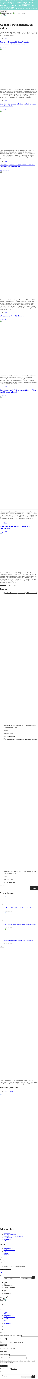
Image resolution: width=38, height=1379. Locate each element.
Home (5, 1282)
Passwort (3, 1339)
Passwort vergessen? (19, 1342)
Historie (6, 1289)
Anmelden (3, 1345)
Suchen (2, 885)
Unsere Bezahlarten (9, 1091)
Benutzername (4, 1354)
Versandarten (7, 1239)
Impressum (7, 1233)
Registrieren (12, 1348)
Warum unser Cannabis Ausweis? (12, 316)
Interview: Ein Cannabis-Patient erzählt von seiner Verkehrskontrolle (18, 940)
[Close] (0, 1259)
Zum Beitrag (29, 2)
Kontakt (6, 1253)
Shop (5, 1284)
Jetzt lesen (32, 1)
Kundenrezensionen (9, 1250)
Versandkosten (11, 736)
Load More (3, 585)
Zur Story (34, 8)
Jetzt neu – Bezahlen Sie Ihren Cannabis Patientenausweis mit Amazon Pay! (14, 43)
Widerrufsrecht (8, 1237)
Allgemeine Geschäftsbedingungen (13, 1236)
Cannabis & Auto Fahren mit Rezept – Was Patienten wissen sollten (18, 907)
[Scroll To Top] (1, 1273)
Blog (5, 1251)
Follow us (6, 1254)
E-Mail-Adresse (5, 1358)
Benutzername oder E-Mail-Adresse (10, 1335)
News (5, 38)
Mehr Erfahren (26, 4)
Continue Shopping (5, 1269)
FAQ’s (5, 1241)
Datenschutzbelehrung (10, 1234)
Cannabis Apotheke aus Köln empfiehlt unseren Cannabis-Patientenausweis (17, 166)
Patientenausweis (8, 1248)
